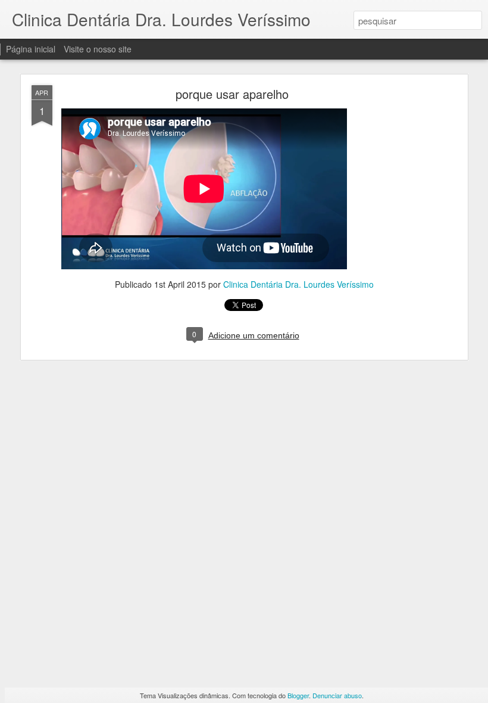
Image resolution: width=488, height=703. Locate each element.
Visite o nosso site (98, 49)
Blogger (298, 695)
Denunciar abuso (337, 695)
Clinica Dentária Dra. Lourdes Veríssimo (298, 284)
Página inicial (30, 49)
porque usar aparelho (232, 93)
